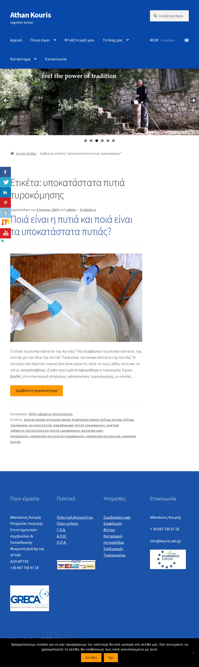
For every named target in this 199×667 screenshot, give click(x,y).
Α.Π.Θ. (61, 536)
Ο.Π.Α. (61, 542)
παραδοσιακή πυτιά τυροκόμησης (79, 425)
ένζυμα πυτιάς (111, 419)
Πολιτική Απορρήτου (75, 517)
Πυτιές (68, 414)
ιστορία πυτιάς (40, 425)
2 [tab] (91, 140)
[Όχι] (193, 652)
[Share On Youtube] (5, 233)
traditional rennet (85, 419)
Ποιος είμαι (40, 40)
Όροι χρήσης (67, 523)
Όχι (110, 658)
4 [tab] (102, 140)
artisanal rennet (58, 419)
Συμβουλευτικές (117, 517)
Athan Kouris (30, 15)
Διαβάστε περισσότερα (37, 390)
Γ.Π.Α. (61, 529)
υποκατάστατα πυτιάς (103, 436)
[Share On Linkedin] (5, 192)
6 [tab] (113, 140)
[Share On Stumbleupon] (5, 223)
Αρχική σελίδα (26, 153)
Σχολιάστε (88, 209)
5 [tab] (108, 140)
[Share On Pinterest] (5, 202)
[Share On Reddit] (5, 213)
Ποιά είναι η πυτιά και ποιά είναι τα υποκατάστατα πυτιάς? (71, 225)
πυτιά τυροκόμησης (65, 430)
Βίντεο (109, 529)
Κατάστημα (20, 58)
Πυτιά (57, 414)
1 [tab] (85, 140)
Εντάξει (91, 658)
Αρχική (16, 40)
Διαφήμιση (112, 523)
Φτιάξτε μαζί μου (79, 40)
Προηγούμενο (6, 100)
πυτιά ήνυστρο (37, 430)
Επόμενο (193, 100)
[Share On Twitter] (5, 182)
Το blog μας (113, 40)
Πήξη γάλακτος (40, 414)
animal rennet (34, 419)
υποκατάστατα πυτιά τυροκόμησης (57, 436)
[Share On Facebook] (5, 172)
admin (71, 209)
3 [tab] (96, 140)
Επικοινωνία (55, 58)
